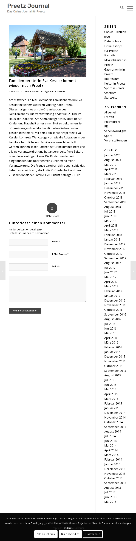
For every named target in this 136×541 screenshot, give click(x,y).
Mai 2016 (110, 333)
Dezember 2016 (114, 300)
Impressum (111, 79)
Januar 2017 (112, 296)
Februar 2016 (113, 347)
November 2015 (115, 361)
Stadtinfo (110, 93)
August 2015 (112, 375)
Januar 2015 (112, 408)
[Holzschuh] (47, 51)
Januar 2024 (112, 155)
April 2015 (111, 394)
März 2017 (111, 286)
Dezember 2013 (114, 469)
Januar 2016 (112, 352)
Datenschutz (112, 41)
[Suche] (120, 8)
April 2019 (111, 169)
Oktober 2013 (113, 478)
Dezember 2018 (114, 188)
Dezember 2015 (114, 356)
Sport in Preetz (114, 88)
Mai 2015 (110, 389)
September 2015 (115, 371)
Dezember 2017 (114, 244)
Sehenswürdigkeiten (118, 131)
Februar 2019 (113, 179)
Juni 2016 (110, 328)
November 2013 (115, 474)
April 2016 (111, 338)
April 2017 (111, 282)
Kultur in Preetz (114, 83)
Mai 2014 (110, 445)
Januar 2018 (112, 239)
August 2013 (112, 488)
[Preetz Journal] (28, 8)
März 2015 (111, 399)
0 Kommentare (31, 91)
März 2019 (111, 174)
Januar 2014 (112, 464)
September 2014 (115, 427)
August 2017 (112, 263)
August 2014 (112, 431)
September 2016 (115, 314)
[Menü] (128, 8)
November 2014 (115, 417)
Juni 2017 (110, 272)
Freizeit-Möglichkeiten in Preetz (115, 60)
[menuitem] (120, 8)
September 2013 (115, 483)
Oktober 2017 (113, 254)
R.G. (63, 91)
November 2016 (115, 305)
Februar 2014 (113, 459)
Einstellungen (93, 534)
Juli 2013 (109, 492)
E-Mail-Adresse (60, 253)
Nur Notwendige (70, 534)
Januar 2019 (112, 183)
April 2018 (111, 225)
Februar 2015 (113, 403)
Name (56, 241)
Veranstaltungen (115, 140)
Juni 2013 (110, 497)
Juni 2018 (110, 216)
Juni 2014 (110, 441)
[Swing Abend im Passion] (2, 270)
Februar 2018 (113, 235)
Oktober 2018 (113, 197)
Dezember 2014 (114, 413)
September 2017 (115, 258)
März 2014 (111, 455)
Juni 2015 (110, 385)
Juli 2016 (109, 324)
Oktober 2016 (113, 310)
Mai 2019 (110, 165)
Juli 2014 (109, 436)
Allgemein (49, 91)
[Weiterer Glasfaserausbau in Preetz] (133, 270)
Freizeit (109, 117)
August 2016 (112, 319)
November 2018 (115, 193)
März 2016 (111, 342)
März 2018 (111, 230)
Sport (108, 136)
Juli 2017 (109, 268)
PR (106, 126)
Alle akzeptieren (46, 534)
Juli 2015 (109, 380)
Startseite (110, 97)
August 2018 (112, 207)
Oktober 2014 (113, 422)
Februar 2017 (113, 291)
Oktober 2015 (113, 366)
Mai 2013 (110, 502)
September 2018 (115, 202)
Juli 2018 (109, 211)
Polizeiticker (112, 122)
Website (56, 266)
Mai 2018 (110, 221)
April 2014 (111, 450)
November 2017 (115, 249)
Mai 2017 (110, 277)
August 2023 (112, 160)
